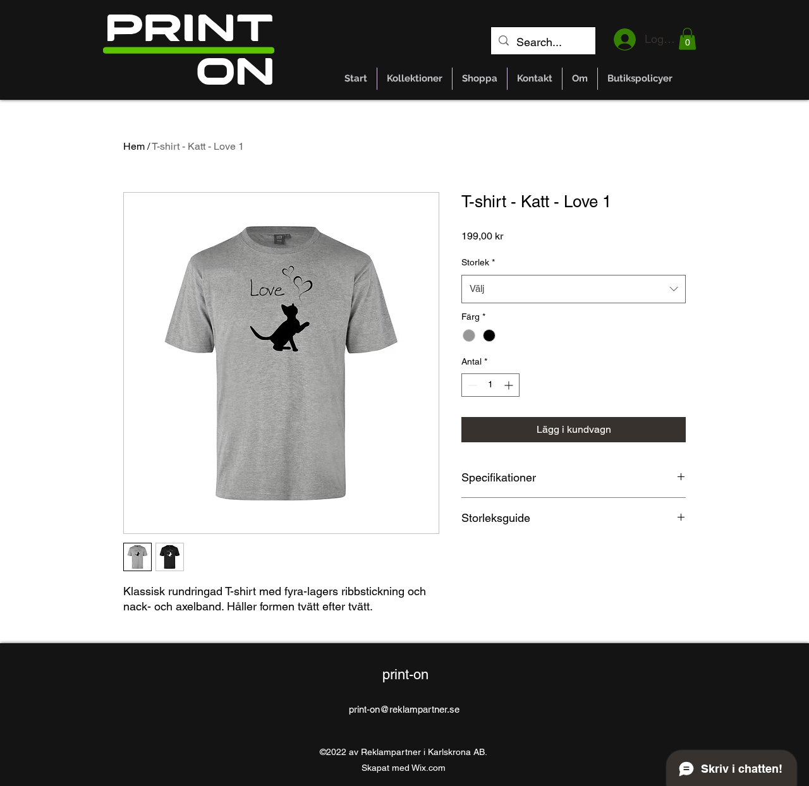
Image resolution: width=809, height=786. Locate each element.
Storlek (478, 262)
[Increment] (510, 385)
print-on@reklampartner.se (404, 709)
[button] (687, 39)
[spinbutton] (490, 385)
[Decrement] (471, 385)
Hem (134, 146)
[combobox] (573, 289)
